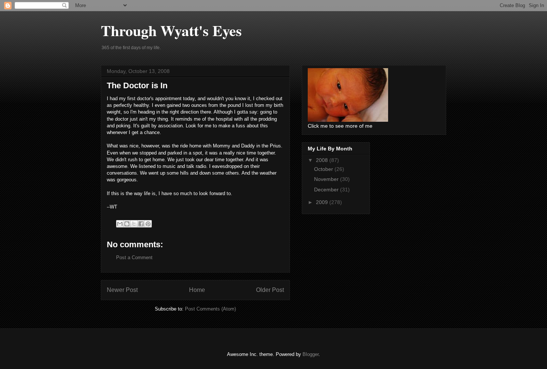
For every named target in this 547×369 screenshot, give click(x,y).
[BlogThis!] (127, 224)
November (327, 179)
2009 (322, 202)
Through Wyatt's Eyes (171, 30)
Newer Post (122, 290)
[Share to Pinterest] (148, 224)
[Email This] (120, 224)
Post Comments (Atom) (210, 309)
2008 (322, 160)
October (324, 169)
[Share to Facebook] (141, 224)
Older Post (270, 290)
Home (197, 290)
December (327, 190)
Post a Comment (134, 257)
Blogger (311, 354)
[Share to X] (134, 224)
